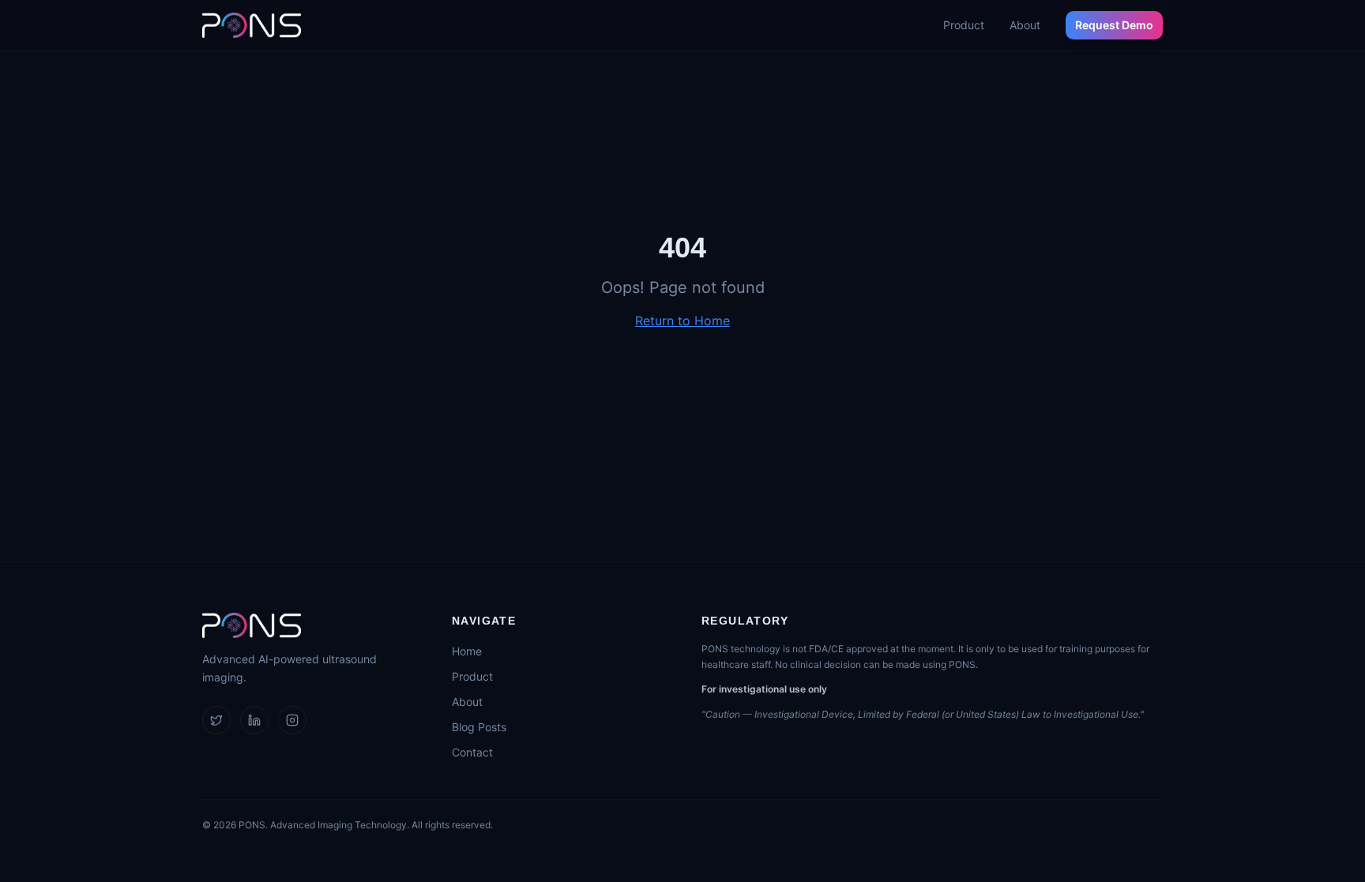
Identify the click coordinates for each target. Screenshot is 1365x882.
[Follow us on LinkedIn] (254, 720)
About (1025, 25)
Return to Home (682, 320)
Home (467, 651)
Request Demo (1114, 25)
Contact (472, 752)
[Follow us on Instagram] (292, 720)
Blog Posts (479, 727)
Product (963, 25)
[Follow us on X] (216, 720)
